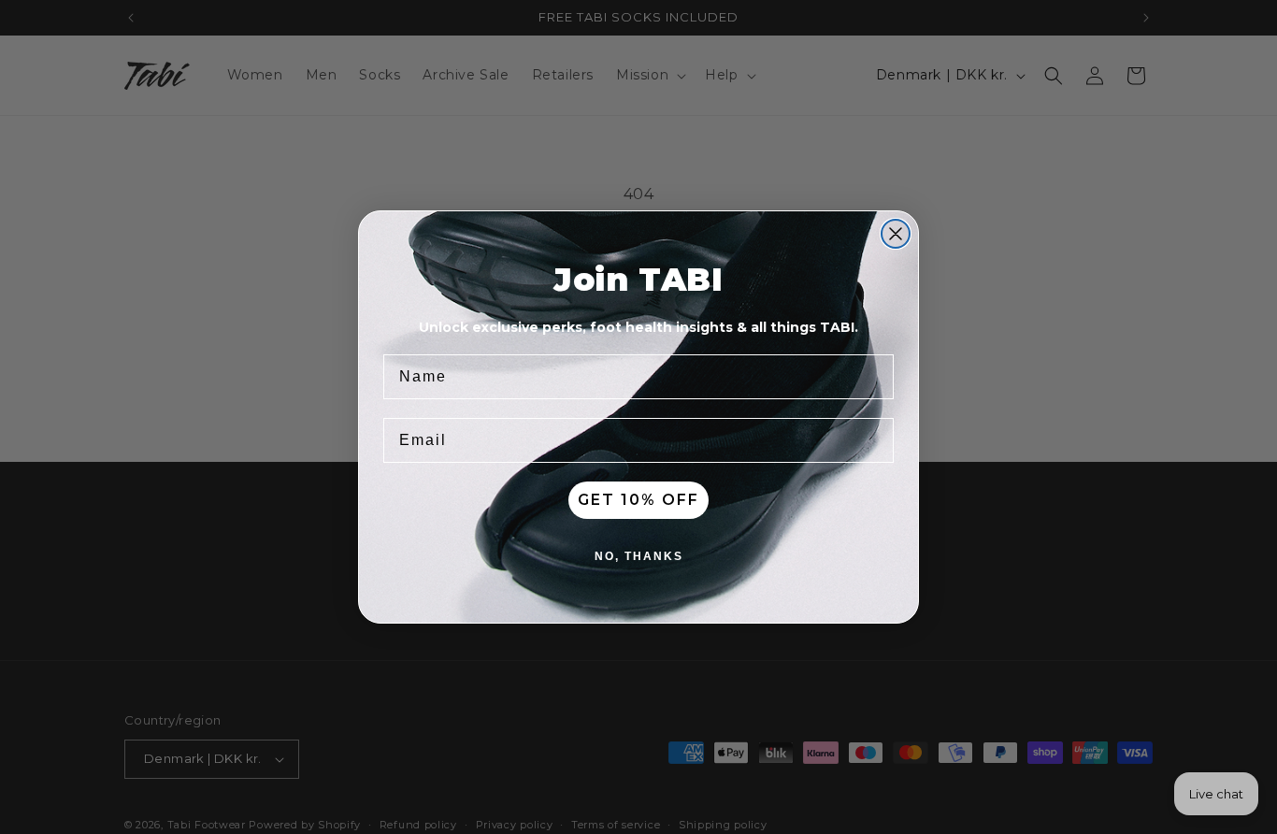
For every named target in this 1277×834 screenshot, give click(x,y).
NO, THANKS (639, 556)
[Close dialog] (896, 234)
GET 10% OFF (638, 500)
